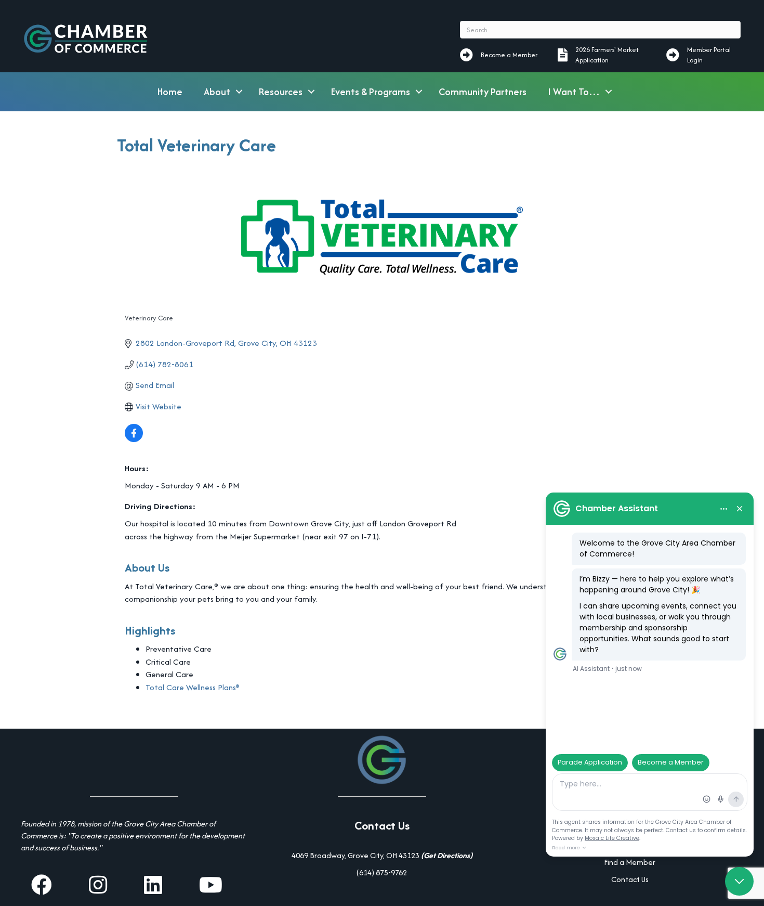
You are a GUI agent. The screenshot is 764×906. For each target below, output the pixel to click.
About (217, 92)
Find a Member (629, 862)
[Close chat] (739, 881)
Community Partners (482, 92)
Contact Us (630, 879)
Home (169, 92)
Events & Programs (370, 92)
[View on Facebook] (134, 439)
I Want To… (574, 92)
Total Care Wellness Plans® (193, 687)
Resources (280, 92)
